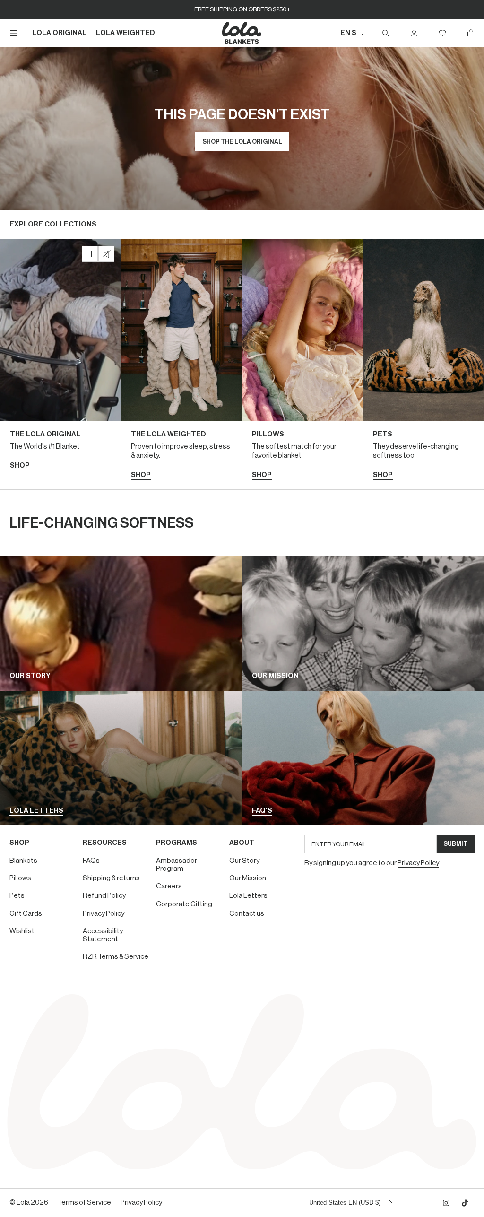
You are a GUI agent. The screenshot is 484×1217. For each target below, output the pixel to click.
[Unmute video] (106, 254)
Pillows (20, 878)
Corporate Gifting (184, 904)
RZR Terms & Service (115, 956)
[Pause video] (90, 254)
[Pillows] (302, 364)
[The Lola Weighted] (181, 364)
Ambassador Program (176, 864)
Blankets (23, 860)
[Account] (414, 33)
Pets (17, 895)
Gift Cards (25, 913)
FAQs (91, 860)
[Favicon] (442, 33)
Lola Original (59, 32)
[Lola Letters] (121, 758)
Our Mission (247, 878)
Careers (169, 886)
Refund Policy (104, 895)
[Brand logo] (242, 33)
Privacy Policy (103, 913)
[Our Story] (121, 623)
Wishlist (22, 931)
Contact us (246, 913)
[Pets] (423, 364)
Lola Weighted (125, 32)
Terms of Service (84, 1202)
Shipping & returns (111, 878)
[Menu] (13, 33)
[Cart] (470, 33)
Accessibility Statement (103, 935)
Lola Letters (248, 895)
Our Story (244, 860)
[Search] (385, 33)
